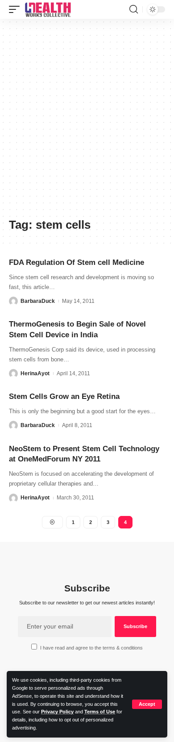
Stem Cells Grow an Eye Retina (64, 396)
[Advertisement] (87, 121)
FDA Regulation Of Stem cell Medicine (76, 262)
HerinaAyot (35, 373)
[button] (147, 704)
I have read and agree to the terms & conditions (91, 647)
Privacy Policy (57, 711)
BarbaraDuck (38, 301)
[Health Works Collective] (47, 9)
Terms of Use (99, 711)
